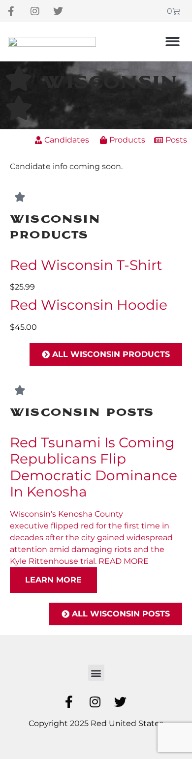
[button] (173, 41)
